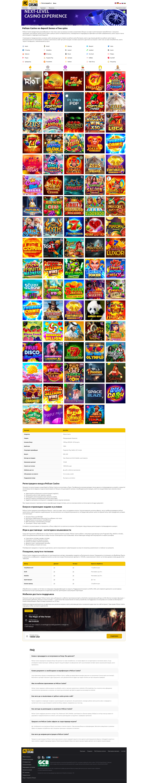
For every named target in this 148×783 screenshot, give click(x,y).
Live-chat (123, 751)
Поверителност (26, 775)
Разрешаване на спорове (29, 767)
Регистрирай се (46, 3)
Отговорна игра (26, 762)
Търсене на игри (121, 8)
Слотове (24, 8)
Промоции (34, 8)
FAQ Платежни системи (100, 751)
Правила (51, 8)
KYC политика (26, 772)
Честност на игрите (27, 770)
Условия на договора (28, 759)
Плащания (89, 751)
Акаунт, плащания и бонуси (29, 777)
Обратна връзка (27, 756)
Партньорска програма (113, 751)
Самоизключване (27, 764)
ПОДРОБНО (114, 636)
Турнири (43, 8)
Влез (54, 3)
